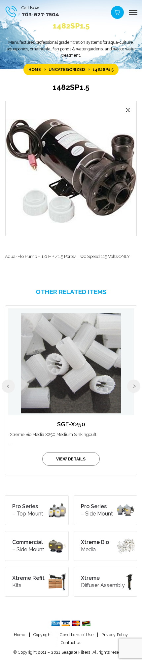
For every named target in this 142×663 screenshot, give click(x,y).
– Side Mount (97, 510)
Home (34, 69)
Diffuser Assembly (103, 581)
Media (95, 546)
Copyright (42, 634)
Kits (28, 581)
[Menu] (133, 12)
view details (71, 459)
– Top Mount (27, 510)
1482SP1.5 (71, 87)
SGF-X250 (71, 424)
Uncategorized (67, 69)
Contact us (71, 642)
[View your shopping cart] (116, 14)
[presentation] (8, 386)
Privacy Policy (114, 634)
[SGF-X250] (71, 361)
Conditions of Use (76, 634)
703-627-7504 (40, 14)
